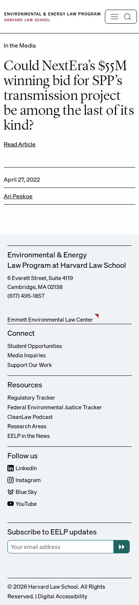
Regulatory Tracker (31, 397)
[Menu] (121, 17)
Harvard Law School (53, 586)
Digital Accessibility (62, 596)
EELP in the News (28, 435)
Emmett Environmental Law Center (50, 319)
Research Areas (26, 426)
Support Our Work (29, 364)
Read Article (20, 144)
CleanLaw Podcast (30, 416)
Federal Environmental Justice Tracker (54, 407)
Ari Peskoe (18, 196)
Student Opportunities (34, 345)
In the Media (20, 45)
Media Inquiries (26, 355)
